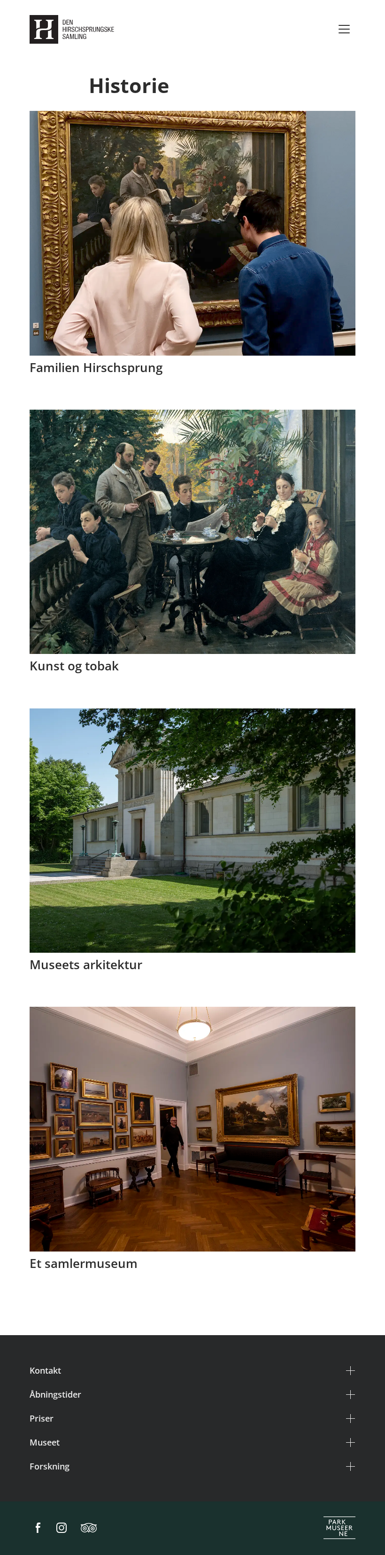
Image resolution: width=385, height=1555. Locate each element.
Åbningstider (55, 1394)
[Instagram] (61, 1528)
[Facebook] (38, 1528)
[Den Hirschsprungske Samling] (74, 29)
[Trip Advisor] (88, 1528)
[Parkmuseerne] (339, 1528)
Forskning (49, 1466)
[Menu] (344, 29)
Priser (42, 1418)
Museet (45, 1442)
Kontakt (45, 1370)
